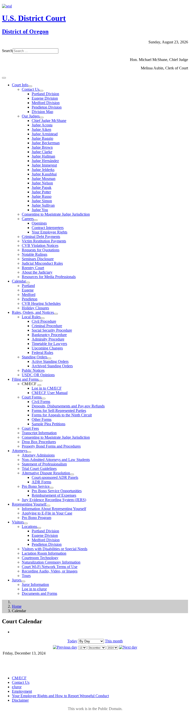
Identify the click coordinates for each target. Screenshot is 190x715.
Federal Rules (42, 352)
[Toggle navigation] (4, 78)
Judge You (40, 210)
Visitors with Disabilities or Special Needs (54, 549)
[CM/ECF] (39, 385)
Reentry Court (33, 268)
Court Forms (32, 397)
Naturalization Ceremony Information (51, 562)
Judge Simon (42, 201)
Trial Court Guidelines (39, 468)
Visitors (18, 522)
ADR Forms (41, 482)
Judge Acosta (42, 125)
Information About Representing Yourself (54, 509)
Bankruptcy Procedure (49, 335)
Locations (29, 526)
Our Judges (31, 116)
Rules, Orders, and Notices (33, 312)
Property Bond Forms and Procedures (51, 446)
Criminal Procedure (47, 326)
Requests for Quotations (40, 250)
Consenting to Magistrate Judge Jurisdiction (56, 214)
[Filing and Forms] (41, 380)
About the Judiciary (37, 272)
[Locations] (39, 528)
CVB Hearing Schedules (41, 303)
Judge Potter (41, 192)
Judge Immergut (44, 165)
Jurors (16, 580)
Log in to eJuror (34, 589)
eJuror (17, 687)
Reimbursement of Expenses (54, 495)
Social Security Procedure (52, 330)
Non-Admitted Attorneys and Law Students (56, 460)
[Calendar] (28, 282)
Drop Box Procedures (39, 442)
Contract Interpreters (48, 228)
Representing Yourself (29, 504)
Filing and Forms (25, 379)
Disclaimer (20, 700)
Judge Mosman (43, 178)
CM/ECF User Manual (50, 393)
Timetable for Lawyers (49, 344)
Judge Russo (41, 196)
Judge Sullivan (43, 205)
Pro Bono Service (35, 486)
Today (72, 641)
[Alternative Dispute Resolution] (72, 474)
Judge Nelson (42, 183)
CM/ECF (19, 678)
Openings (39, 223)
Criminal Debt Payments (41, 236)
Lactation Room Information (44, 553)
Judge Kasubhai (44, 174)
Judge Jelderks (43, 170)
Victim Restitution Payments (44, 241)
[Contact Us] (41, 90)
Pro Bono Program (36, 517)
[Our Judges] (42, 117)
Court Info (20, 85)
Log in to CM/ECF (47, 388)
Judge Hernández (45, 161)
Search (7, 51)
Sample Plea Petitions (48, 424)
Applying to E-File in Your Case (47, 513)
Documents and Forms (39, 593)
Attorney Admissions (38, 455)
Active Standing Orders (50, 361)
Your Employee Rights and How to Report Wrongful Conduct (60, 696)
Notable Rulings (34, 254)
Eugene (28, 290)
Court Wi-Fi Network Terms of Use (49, 567)
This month (114, 641)
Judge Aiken (41, 129)
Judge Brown (42, 147)
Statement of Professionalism (44, 464)
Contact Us (30, 89)
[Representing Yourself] (48, 505)
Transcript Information (39, 433)
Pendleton (29, 299)
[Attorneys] (29, 452)
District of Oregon (25, 31)
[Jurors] (23, 581)
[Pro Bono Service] (51, 487)
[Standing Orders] (49, 358)
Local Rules (31, 317)
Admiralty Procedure (48, 339)
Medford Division (46, 103)
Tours (26, 575)
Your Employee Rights (49, 232)
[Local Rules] (43, 318)
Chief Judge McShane (49, 120)
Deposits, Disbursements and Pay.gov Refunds (68, 406)
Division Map (42, 112)
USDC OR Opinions (38, 375)
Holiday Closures (35, 308)
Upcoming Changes (47, 348)
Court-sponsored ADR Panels (55, 477)
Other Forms (41, 419)
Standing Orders (34, 357)
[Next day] (128, 647)
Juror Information (35, 584)
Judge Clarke (42, 152)
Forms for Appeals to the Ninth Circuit (62, 415)
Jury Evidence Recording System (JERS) (54, 500)
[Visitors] (26, 523)
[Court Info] (30, 86)
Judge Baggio (42, 138)
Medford (28, 294)
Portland (28, 286)
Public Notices (33, 370)
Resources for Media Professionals (49, 277)
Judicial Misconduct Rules (42, 263)
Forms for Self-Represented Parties (59, 410)
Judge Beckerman (46, 143)
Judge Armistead (45, 134)
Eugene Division (45, 98)
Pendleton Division (47, 107)
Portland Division (45, 94)
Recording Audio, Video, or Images (49, 571)
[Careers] (36, 220)
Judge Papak (41, 187)
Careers (28, 219)
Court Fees (30, 428)
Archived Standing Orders (52, 366)
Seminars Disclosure (38, 259)
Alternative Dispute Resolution (46, 473)
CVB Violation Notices (40, 245)
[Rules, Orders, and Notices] (56, 314)
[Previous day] (65, 647)
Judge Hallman (43, 156)
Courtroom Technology (40, 558)
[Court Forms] (44, 398)
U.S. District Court (34, 18)
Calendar (19, 281)
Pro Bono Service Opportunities (57, 491)
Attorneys (19, 451)
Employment (22, 691)
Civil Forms (41, 402)
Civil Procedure (44, 321)
